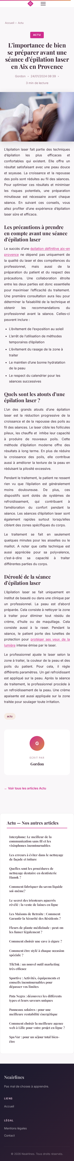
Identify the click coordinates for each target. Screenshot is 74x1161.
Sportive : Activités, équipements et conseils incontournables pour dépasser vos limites (34, 982)
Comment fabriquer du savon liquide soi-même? (36, 889)
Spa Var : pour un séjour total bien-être (34, 1039)
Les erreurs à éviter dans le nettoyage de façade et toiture (36, 857)
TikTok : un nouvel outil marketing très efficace (34, 966)
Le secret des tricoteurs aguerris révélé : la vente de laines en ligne (33, 902)
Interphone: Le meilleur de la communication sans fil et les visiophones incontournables (30, 841)
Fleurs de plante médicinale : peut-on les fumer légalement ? (36, 930)
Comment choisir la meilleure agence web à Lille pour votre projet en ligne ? (37, 1025)
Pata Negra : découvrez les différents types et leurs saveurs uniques (35, 998)
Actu (21, 22)
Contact (9, 1135)
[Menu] (43, 3)
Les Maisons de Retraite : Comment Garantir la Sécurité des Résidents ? (35, 916)
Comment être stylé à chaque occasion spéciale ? (36, 953)
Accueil (9, 22)
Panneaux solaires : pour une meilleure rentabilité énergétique (33, 1012)
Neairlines (14, 1077)
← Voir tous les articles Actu (25, 788)
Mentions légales (15, 1128)
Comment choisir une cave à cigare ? (35, 941)
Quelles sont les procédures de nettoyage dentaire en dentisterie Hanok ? (33, 872)
